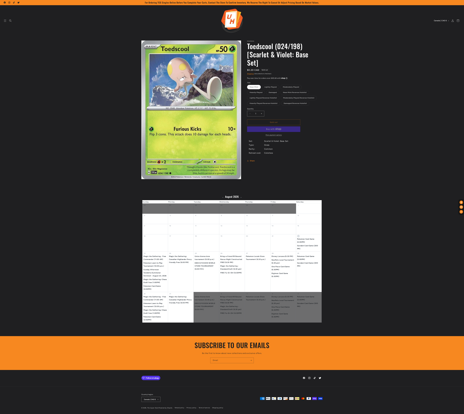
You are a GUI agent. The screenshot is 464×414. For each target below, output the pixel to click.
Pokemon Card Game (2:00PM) (305, 240)
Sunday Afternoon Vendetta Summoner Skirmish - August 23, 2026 (155, 273)
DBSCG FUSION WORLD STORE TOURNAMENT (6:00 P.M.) (205, 266)
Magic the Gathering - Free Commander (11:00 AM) (154, 257)
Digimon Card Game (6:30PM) (280, 274)
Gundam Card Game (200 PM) (307, 247)
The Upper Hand (152, 408)
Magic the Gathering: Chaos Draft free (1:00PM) (155, 280)
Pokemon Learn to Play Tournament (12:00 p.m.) (153, 264)
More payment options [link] (274, 135)
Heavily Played (257, 93)
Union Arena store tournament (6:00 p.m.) (204, 257)
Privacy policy (191, 408)
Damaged (274, 93)
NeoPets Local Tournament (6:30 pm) (283, 261)
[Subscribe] (251, 360)
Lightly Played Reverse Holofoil (264, 98)
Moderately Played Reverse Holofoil (300, 98)
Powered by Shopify (165, 408)
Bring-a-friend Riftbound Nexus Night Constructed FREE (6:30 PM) (231, 259)
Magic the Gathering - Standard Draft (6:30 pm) (230, 267)
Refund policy (179, 408)
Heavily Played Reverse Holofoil (265, 104)
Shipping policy (217, 408)
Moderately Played (292, 87)
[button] (5, 20)
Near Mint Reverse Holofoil (296, 93)
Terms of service (204, 408)
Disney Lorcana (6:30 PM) (282, 256)
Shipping (250, 74)
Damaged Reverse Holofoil (296, 104)
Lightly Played (272, 87)
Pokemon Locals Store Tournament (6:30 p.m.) (255, 257)
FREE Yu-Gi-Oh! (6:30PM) (231, 273)
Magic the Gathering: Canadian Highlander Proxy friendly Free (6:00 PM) (180, 259)
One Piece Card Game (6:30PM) (281, 268)
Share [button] (252, 161)
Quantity (250, 109)
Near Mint (255, 87)
